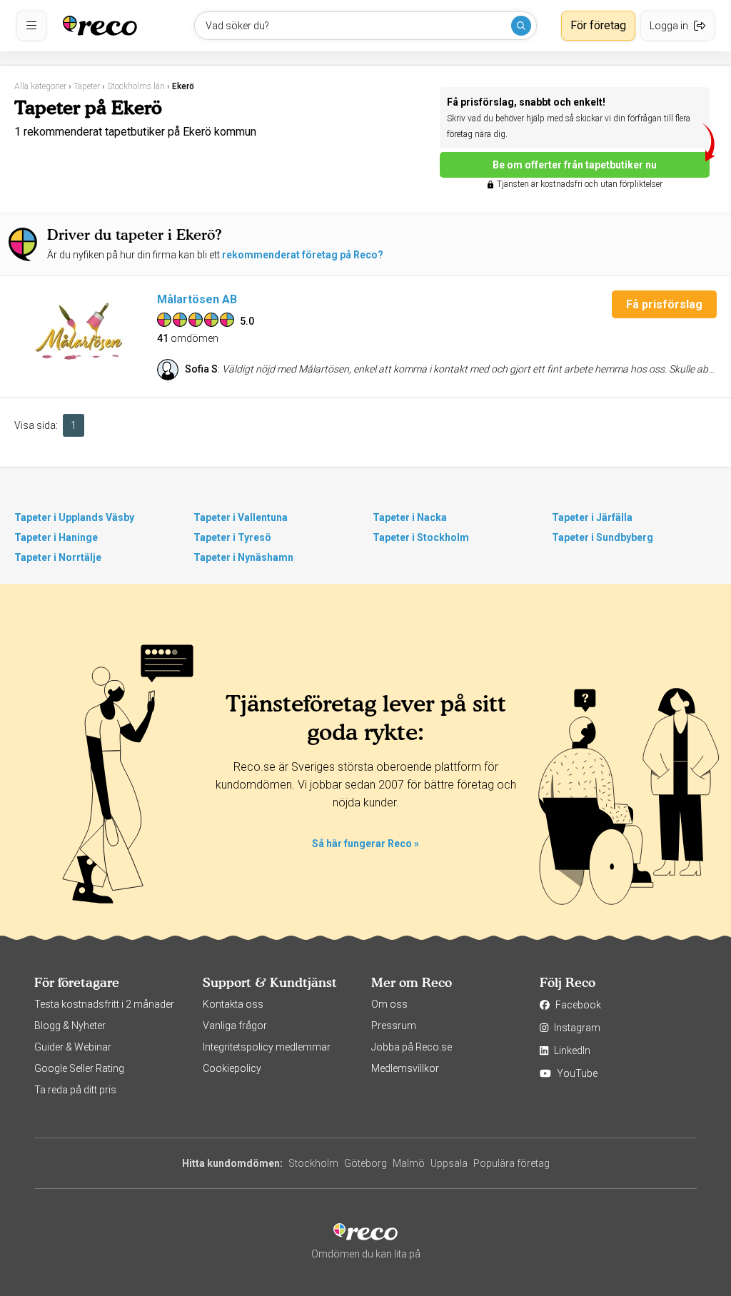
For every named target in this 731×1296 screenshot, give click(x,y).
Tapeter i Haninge (56, 537)
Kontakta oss (233, 1004)
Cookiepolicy (232, 1068)
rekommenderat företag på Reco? (302, 254)
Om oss (389, 1004)
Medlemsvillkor (405, 1068)
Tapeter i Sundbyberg (602, 537)
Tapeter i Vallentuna (240, 517)
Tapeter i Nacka (410, 517)
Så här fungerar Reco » (365, 843)
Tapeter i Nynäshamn (243, 557)
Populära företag (511, 1163)
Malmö (409, 1163)
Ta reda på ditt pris (75, 1089)
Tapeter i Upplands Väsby (74, 517)
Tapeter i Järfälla (592, 517)
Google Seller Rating (79, 1068)
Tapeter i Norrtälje (57, 557)
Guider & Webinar (72, 1047)
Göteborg (365, 1163)
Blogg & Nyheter (70, 1025)
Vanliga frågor (235, 1025)
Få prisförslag (664, 304)
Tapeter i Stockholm (421, 537)
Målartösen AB (197, 299)
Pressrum (393, 1025)
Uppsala (449, 1163)
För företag (598, 25)
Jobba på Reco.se (411, 1047)
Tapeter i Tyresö (232, 537)
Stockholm (313, 1163)
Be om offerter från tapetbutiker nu (575, 165)
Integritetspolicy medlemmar (267, 1047)
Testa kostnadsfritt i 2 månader (104, 1004)
